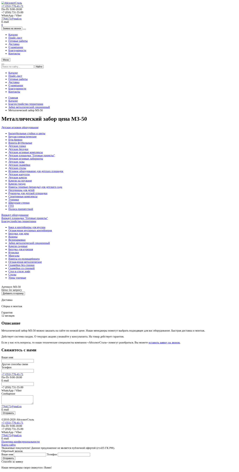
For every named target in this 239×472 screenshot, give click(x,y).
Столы (12, 274)
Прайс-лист (15, 37)
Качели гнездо (17, 183)
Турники (13, 199)
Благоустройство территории (25, 103)
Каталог (13, 34)
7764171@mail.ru (11, 18)
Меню (6, 59)
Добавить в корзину (13, 293)
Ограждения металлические (25, 261)
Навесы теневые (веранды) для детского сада (35, 186)
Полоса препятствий (20, 209)
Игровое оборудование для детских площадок (35, 171)
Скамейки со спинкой (21, 268)
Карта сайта (8, 444)
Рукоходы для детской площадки (27, 193)
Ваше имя (7, 357)
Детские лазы (16, 161)
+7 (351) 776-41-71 (12, 6)
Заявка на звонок (12, 28)
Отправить (8, 413)
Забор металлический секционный (29, 107)
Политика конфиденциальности (20, 441)
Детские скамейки (19, 164)
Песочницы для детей (21, 190)
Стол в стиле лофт (19, 271)
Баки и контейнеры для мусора (26, 227)
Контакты (14, 53)
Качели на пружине (20, 180)
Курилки (13, 252)
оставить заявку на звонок (164, 342)
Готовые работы (18, 40)
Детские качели (17, 177)
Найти (39, 66)
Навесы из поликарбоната (24, 258)
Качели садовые (17, 246)
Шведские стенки (19, 202)
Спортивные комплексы (22, 196)
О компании (15, 47)
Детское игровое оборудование (19, 127)
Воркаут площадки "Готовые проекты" (24, 218)
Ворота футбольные (20, 142)
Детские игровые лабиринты (25, 158)
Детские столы (17, 168)
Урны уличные (17, 277)
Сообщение (8, 393)
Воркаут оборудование (15, 214)
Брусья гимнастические (22, 136)
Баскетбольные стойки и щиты (26, 133)
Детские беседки (18, 149)
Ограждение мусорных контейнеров (30, 230)
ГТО (11, 205)
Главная (13, 97)
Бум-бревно (15, 139)
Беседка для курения (20, 249)
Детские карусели (19, 174)
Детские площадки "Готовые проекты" (31, 155)
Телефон (6, 367)
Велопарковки (17, 239)
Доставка (13, 44)
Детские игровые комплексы (25, 152)
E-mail (5, 380)
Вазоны (12, 236)
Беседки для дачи (18, 233)
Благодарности (17, 50)
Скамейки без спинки (21, 265)
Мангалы (13, 255)
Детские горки (17, 145)
